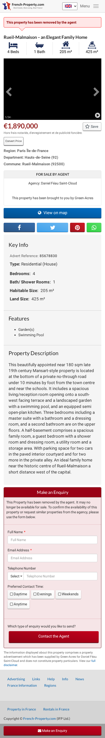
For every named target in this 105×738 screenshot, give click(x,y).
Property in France (21, 709)
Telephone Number (22, 568)
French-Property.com (39, 718)
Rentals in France (56, 709)
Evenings (44, 594)
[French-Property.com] (22, 6)
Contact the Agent (53, 636)
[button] (8, 89)
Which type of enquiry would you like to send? (42, 626)
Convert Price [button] (13, 141)
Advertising (16, 679)
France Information (22, 685)
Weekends (70, 594)
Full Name (15, 532)
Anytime (20, 604)
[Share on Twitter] (52, 227)
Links (36, 679)
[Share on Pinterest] (77, 227)
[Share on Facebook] (19, 227)
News (79, 679)
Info (65, 679)
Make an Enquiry (54, 731)
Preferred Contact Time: (25, 586)
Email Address (18, 550)
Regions (50, 685)
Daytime (20, 594)
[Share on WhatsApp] (94, 227)
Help (51, 679)
